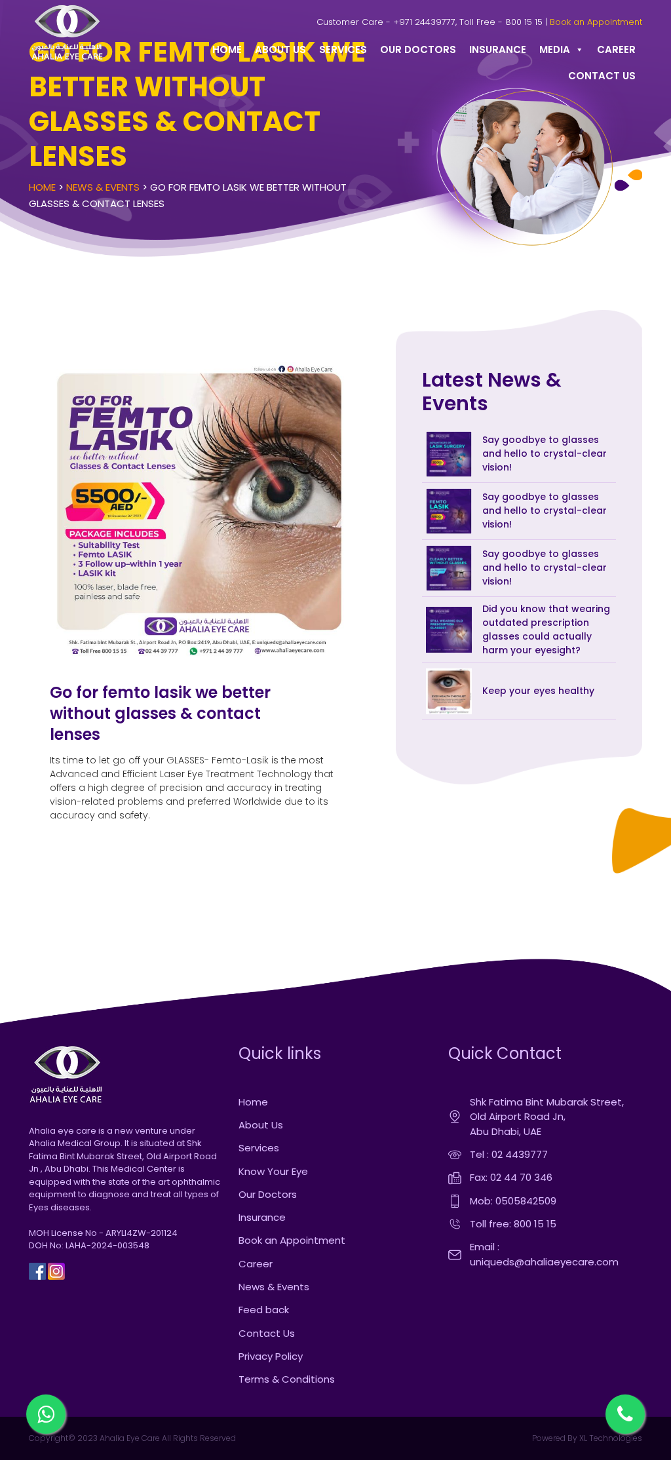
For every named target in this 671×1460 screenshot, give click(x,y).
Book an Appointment (596, 22)
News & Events (103, 187)
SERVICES (343, 49)
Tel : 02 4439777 (509, 1154)
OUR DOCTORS (418, 49)
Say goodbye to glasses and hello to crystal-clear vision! (544, 453)
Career (256, 1264)
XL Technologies (609, 1438)
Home (42, 187)
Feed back (264, 1309)
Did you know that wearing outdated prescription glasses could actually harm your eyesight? (546, 629)
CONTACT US (602, 76)
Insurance (262, 1217)
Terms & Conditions (287, 1379)
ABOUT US (280, 49)
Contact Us (267, 1333)
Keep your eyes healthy (538, 690)
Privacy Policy (271, 1356)
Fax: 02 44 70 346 (511, 1177)
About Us (261, 1125)
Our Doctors (268, 1194)
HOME (227, 49)
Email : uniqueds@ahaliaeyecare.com (544, 1254)
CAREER (616, 49)
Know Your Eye (273, 1171)
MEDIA (554, 49)
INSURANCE (497, 49)
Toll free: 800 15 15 (513, 1224)
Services (259, 1148)
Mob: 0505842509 (513, 1201)
